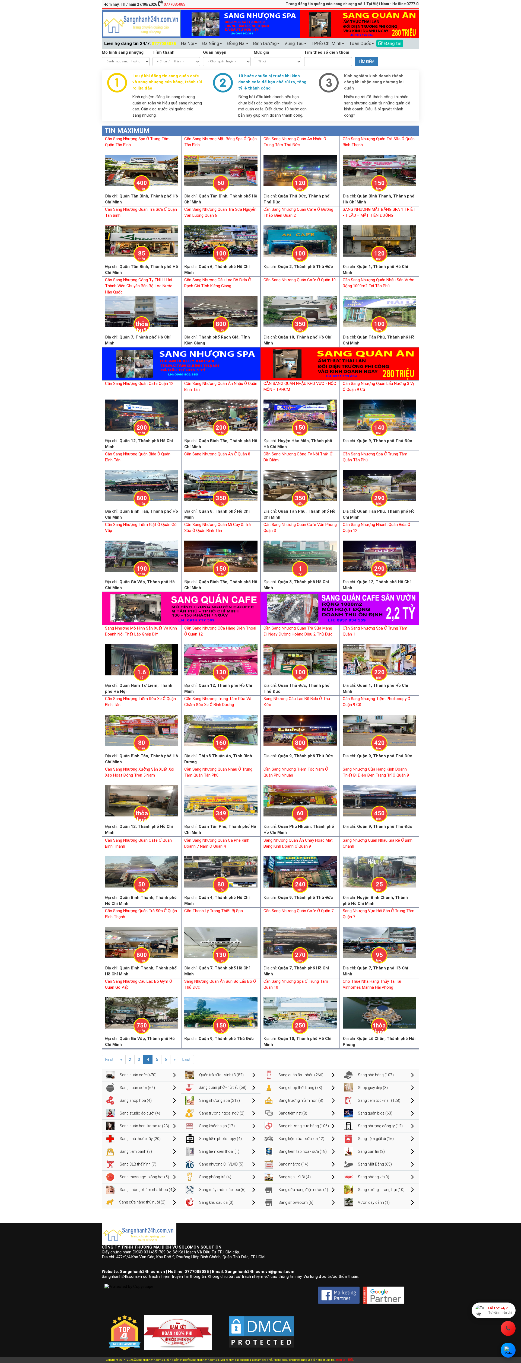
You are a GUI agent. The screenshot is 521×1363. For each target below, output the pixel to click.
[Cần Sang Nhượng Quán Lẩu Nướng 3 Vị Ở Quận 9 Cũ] (379, 414)
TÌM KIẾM (366, 61)
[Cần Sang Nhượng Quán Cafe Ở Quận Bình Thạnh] (141, 871)
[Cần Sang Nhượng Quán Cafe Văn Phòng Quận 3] (300, 555)
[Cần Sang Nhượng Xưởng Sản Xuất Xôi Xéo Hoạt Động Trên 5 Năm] (141, 800)
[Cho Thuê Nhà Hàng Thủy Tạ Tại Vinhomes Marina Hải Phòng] (379, 1012)
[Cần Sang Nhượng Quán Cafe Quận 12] (141, 414)
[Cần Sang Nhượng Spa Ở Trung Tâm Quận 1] (379, 659)
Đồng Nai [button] (236, 43)
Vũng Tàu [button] (294, 43)
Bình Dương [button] (265, 43)
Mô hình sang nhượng (123, 52)
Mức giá (261, 52)
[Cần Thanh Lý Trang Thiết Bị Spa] (221, 942)
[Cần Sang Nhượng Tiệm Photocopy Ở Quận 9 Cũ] (379, 729)
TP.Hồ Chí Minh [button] (326, 43)
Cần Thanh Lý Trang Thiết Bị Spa (213, 910)
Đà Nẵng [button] (210, 43)
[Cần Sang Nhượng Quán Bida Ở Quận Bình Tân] (141, 485)
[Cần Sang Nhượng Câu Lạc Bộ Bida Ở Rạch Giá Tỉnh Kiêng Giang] (221, 311)
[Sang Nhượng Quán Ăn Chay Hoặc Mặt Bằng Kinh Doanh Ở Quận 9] (300, 871)
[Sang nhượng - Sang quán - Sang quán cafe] (141, 23)
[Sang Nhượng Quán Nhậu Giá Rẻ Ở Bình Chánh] (379, 871)
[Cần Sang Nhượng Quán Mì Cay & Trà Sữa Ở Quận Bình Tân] (221, 555)
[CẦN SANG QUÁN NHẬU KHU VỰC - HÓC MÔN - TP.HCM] (300, 414)
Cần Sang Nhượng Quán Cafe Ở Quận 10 (299, 279)
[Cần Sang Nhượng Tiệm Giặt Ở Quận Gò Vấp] (141, 555)
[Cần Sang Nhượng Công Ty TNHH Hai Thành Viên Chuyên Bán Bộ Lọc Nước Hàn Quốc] (141, 311)
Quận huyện (214, 52)
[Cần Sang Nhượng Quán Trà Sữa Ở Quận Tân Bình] (141, 240)
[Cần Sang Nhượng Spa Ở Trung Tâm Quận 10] (300, 1012)
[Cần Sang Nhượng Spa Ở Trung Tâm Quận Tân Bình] (141, 170)
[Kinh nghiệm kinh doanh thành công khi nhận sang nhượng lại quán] (329, 82)
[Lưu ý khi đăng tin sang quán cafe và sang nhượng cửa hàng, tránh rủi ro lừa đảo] (117, 82)
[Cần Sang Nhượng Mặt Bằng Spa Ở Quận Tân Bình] (221, 170)
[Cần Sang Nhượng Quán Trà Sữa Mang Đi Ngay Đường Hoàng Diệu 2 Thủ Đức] (300, 659)
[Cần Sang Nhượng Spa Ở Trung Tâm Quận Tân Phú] (379, 485)
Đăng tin (392, 43)
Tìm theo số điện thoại (326, 52)
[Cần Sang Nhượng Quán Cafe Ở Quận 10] (300, 311)
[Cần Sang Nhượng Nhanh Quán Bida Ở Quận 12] (379, 555)
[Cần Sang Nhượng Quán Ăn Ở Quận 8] (221, 485)
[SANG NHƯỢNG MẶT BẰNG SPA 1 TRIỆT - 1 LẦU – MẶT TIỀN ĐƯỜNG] (379, 240)
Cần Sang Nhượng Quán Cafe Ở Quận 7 (298, 910)
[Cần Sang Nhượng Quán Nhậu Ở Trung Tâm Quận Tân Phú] (221, 800)
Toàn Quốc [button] (360, 43)
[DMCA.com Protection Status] (261, 1327)
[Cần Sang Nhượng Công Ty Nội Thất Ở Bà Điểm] (300, 485)
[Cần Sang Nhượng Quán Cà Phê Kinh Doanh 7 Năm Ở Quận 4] (221, 871)
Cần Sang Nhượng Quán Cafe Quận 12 (139, 383)
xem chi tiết (344, 1360)
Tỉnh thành (163, 52)
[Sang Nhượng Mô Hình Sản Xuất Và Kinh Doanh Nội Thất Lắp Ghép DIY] (141, 659)
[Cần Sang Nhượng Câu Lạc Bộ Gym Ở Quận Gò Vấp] (141, 1012)
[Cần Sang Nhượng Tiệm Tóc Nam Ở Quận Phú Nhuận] (300, 800)
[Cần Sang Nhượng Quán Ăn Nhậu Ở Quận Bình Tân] (221, 414)
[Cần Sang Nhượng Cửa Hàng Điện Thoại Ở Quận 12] (221, 659)
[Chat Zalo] (508, 1350)
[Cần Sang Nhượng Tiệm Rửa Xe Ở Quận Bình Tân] (141, 729)
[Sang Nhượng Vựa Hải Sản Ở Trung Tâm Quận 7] (379, 942)
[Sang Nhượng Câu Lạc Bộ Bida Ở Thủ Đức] (300, 729)
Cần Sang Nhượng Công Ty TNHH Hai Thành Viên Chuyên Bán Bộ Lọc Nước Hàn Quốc (138, 286)
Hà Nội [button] (187, 43)
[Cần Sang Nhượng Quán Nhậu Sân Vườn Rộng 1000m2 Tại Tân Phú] (379, 311)
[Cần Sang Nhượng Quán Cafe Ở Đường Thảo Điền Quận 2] (300, 240)
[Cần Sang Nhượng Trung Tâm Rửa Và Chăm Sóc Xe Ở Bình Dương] (221, 729)
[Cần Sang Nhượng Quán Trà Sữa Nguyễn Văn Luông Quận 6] (221, 240)
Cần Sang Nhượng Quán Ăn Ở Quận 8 (217, 454)
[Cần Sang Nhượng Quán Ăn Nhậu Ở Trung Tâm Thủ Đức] (300, 170)
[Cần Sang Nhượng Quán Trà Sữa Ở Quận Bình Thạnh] (379, 170)
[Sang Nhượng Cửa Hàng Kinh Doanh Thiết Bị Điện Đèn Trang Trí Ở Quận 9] (379, 800)
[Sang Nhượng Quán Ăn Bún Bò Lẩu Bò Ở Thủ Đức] (221, 1012)
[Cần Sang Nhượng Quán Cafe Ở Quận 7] (300, 942)
